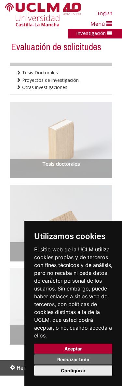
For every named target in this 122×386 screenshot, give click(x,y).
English (105, 13)
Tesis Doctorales (39, 72)
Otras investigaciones (44, 87)
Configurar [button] (73, 370)
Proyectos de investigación (50, 80)
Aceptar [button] (73, 348)
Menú (98, 23)
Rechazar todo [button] (73, 359)
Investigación (91, 33)
